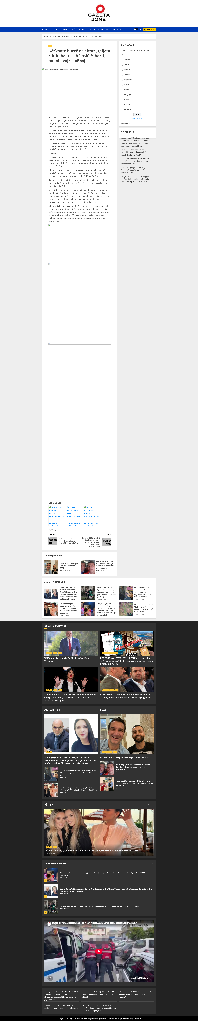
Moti (108, 29)
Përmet (127, 89)
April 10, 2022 (53, 65)
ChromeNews (126, 1018)
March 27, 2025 (102, 599)
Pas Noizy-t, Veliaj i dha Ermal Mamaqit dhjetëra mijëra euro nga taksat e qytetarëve (105, 566)
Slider (60, 653)
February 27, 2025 (65, 570)
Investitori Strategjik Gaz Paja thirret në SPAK (69, 565)
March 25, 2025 (140, 599)
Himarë (127, 65)
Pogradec (128, 79)
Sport (100, 29)
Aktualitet (55, 29)
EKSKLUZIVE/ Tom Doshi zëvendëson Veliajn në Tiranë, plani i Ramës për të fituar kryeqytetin (125, 696)
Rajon (65, 29)
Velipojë (127, 94)
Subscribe (151, 29)
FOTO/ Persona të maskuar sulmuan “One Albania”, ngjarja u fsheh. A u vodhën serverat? (135, 161)
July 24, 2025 (64, 877)
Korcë (126, 84)
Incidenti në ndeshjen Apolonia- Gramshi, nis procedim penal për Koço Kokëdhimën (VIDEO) (134, 152)
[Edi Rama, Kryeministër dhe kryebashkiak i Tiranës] (71, 643)
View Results (137, 119)
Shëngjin (127, 104)
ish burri (73, 530)
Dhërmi (127, 75)
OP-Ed (92, 29)
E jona (44, 29)
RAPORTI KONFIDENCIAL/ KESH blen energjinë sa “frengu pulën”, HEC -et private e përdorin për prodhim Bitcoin (126, 661)
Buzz (50, 46)
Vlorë (126, 55)
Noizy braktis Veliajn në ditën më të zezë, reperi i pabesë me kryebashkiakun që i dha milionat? (134, 783)
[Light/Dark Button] (136, 29)
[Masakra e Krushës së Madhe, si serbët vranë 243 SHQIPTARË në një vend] (126, 609)
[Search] (140, 29)
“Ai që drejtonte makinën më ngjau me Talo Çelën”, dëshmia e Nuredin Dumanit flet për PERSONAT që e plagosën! (135, 180)
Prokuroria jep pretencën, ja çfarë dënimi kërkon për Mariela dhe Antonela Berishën (134, 170)
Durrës (127, 60)
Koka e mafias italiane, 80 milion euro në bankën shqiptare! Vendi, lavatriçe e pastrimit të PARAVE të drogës (70, 697)
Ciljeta (67, 530)
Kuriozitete (82, 29)
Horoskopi (117, 29)
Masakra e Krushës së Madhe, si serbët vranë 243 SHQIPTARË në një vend (143, 608)
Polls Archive (126, 123)
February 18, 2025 (102, 573)
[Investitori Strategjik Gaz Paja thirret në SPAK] (51, 567)
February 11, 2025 (121, 788)
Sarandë (127, 109)
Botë (73, 29)
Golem (126, 99)
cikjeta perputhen (59, 530)
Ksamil (127, 70)
